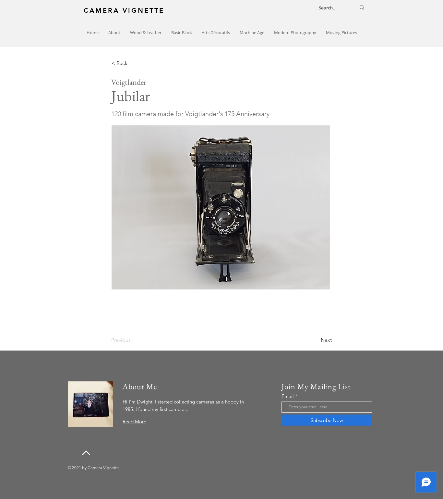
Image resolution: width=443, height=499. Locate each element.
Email (287, 396)
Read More (134, 421)
